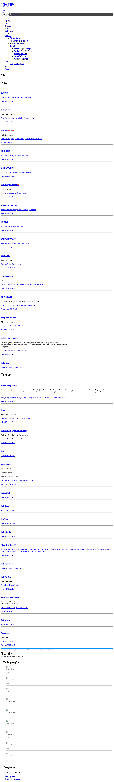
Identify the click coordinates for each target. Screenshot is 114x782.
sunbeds (8, 305)
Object (3, 611)
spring (29, 172)
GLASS (4, 608)
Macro (3, 122)
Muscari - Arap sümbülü (9, 385)
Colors (25, 439)
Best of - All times (20, 53)
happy (14, 641)
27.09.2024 (17, 367)
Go (6, 66)
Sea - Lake (4, 484)
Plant (12, 118)
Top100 (12, 46)
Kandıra (27, 480)
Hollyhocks (5, 326)
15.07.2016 (13, 484)
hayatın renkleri (94, 549)
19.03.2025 (11, 176)
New (7, 28)
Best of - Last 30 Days (23, 51)
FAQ (41, 650)
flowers (3, 97)
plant (2, 156)
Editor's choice (15, 38)
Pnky (3, 410)
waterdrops (23, 172)
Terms (46, 650)
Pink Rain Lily (17, 439)
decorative (32, 210)
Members (30, 650)
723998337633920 (58, 398)
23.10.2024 (14, 309)
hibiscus (14, 350)
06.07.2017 (11, 645)
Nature (34, 118)
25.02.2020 (11, 497)
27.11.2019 (11, 523)
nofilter (23, 549)
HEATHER (4, 222)
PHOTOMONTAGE (37, 285)
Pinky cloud (5, 363)
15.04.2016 (11, 555)
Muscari (38, 398)
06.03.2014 (11, 401)
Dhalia (3, 285)
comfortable (19, 305)
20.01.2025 (11, 230)
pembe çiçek (16, 551)
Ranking (12, 650)
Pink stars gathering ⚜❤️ (10, 185)
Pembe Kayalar (6, 464)
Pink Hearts (5, 506)
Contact (51, 650)
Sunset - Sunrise (6, 367)
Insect (3, 247)
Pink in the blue (6, 532)
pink (18, 97)
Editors (36, 650)
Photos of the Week (17, 43)
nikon (63, 549)
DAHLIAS (4, 93)
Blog (7, 61)
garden (29, 97)
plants (9, 97)
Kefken (21, 480)
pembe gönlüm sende (37, 551)
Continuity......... (6, 633)
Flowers (4, 101)
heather (13, 227)
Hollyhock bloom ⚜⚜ (8, 317)
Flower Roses (6, 418)
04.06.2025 (10, 122)
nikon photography (82, 549)
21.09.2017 (11, 443)
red (6, 641)
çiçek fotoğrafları (25, 398)
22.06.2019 (17, 568)
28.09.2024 (11, 354)
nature (27, 243)
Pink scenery (5, 620)
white (14, 243)
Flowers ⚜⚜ (5, 256)
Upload (8, 69)
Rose (7, 585)
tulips (13, 172)
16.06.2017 (10, 510)
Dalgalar (15, 480)
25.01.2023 (9, 422)
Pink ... (3, 451)
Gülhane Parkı (31, 549)
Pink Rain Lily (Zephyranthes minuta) (14, 431)
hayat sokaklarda (7, 549)
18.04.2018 (13, 624)
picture (18, 549)
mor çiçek (4, 398)
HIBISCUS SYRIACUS (9, 338)
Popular (8, 35)
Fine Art (4, 288)
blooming (23, 97)
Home (7, 20)
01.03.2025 (11, 197)
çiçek (33, 398)
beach (3, 305)
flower (7, 156)
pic (14, 549)
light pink (18, 210)
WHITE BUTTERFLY (8, 239)
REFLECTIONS (22, 608)
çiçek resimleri (13, 398)
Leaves (17, 139)
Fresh (3, 585)
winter (22, 227)
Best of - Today (20, 56)
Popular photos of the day (19, 40)
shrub (3, 350)
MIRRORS (11, 608)
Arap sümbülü (46, 398)
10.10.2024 (10, 330)
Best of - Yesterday (21, 58)
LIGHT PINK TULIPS (9, 205)
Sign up (3, 12)
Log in (3, 10)
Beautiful (18, 326)
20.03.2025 (11, 159)
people (33, 305)
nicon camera (70, 549)
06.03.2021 (11, 536)
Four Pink (4, 519)
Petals (17, 118)
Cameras (18, 650)
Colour (21, 118)
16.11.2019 (11, 456)
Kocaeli (33, 480)
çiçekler (107, 549)
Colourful (20, 285)
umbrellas (27, 305)
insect (3, 243)
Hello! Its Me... (6, 577)
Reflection (4, 624)
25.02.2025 (11, 213)
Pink (23, 326)
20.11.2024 (11, 268)
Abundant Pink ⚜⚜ (8, 276)
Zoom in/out (5, 309)
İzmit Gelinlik (10, 776)
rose (11, 156)
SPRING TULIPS (7, 168)
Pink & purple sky (7, 564)
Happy (11, 585)
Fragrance (28, 118)
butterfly (8, 243)
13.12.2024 (9, 247)
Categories (9, 31)
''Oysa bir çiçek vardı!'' (8, 545)
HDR (3, 422)
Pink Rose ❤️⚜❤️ (7, 130)
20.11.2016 (10, 589)
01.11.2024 (11, 288)
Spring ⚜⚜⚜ (6, 110)
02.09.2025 (11, 101)
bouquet (25, 210)
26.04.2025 (10, 142)
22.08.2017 (10, 611)
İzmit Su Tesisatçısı (12, 779)
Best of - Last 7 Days (22, 48)
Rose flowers (5, 118)
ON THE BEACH (6, 297)
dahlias (13, 97)
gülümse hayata (55, 549)
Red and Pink (5, 493)
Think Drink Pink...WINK (10, 597)
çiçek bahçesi (44, 549)
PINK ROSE (5, 151)
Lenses (24, 650)
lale (38, 549)
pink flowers (25, 551)
